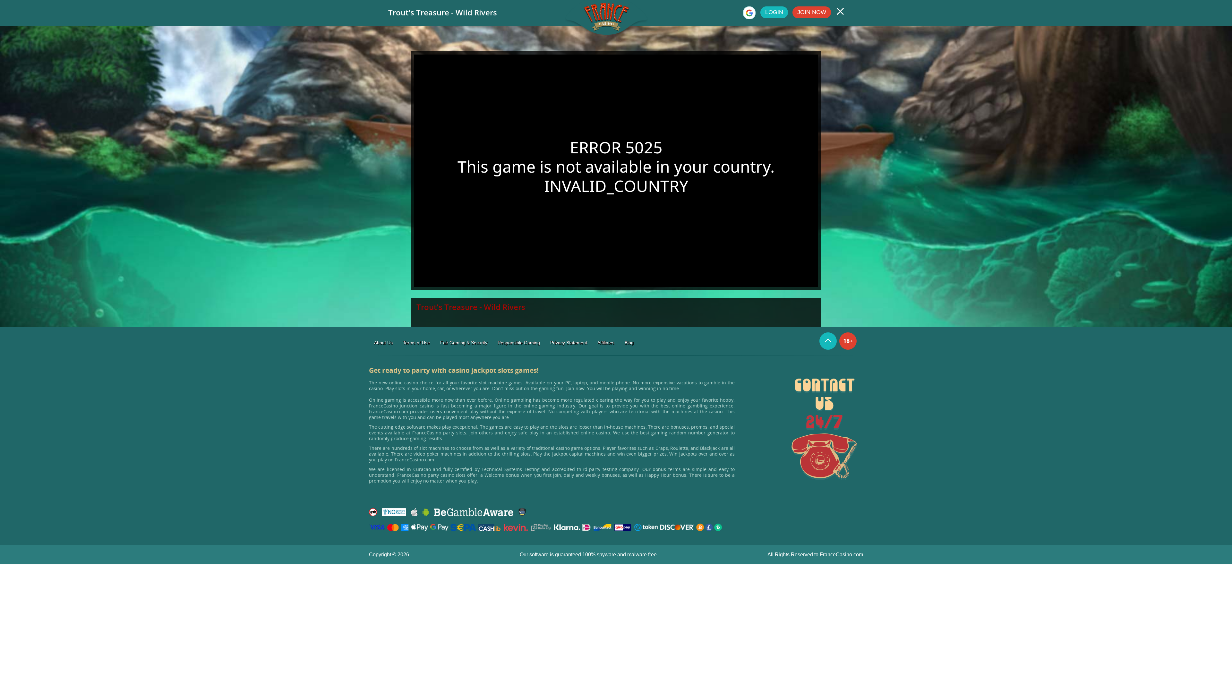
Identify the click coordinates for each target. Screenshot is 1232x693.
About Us (383, 342)
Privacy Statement (568, 342)
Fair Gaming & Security (463, 342)
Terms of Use (416, 342)
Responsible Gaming (519, 342)
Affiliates (605, 342)
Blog (629, 342)
